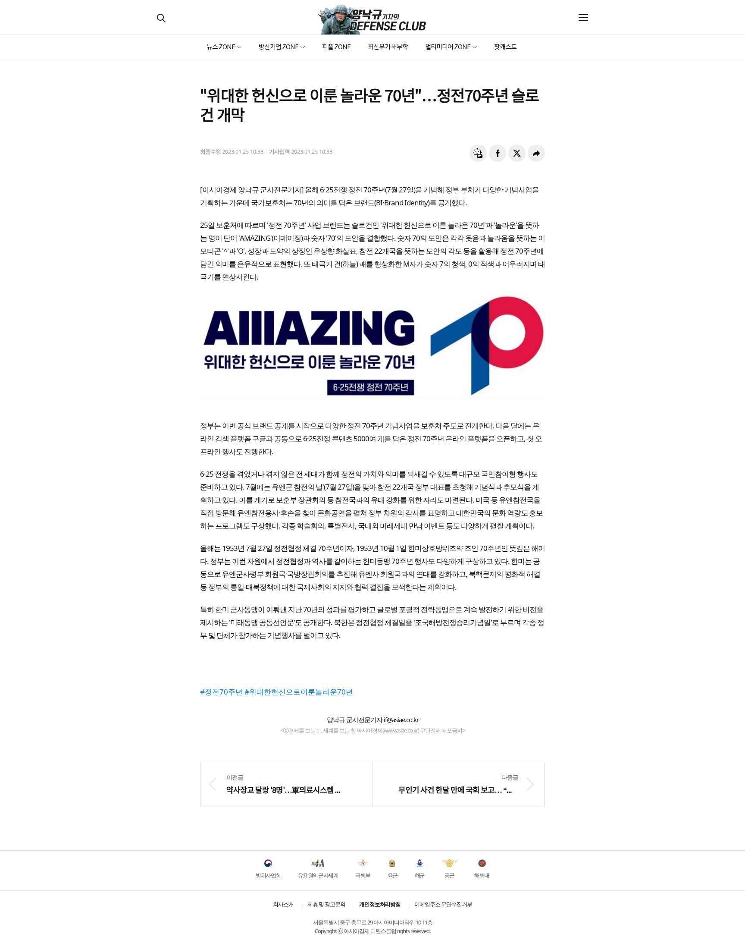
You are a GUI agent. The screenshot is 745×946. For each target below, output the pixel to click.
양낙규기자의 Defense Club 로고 (372, 19)
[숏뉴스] (478, 153)
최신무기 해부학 (388, 47)
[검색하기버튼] (161, 18)
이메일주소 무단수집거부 (443, 904)
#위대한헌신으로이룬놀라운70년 (298, 692)
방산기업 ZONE (278, 47)
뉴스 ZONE (221, 47)
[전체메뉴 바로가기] (583, 17)
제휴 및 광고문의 (326, 904)
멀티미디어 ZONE (447, 47)
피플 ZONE (336, 47)
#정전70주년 (221, 692)
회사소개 (283, 904)
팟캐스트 (505, 47)
